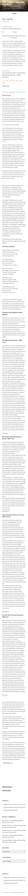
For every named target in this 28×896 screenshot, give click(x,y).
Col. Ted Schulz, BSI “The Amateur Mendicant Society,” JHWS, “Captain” (14, 75)
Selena (6, 810)
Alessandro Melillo (7, 840)
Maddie (6, 804)
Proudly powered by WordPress (17, 892)
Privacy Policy (5, 892)
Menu (14, 13)
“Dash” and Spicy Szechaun (11, 29)
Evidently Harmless (9, 807)
